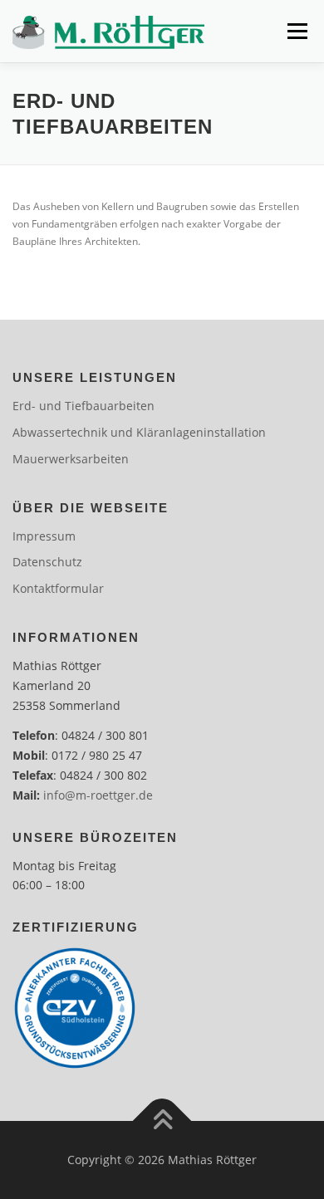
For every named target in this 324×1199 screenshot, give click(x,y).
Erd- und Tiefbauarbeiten (83, 406)
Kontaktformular (58, 588)
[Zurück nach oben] (162, 1121)
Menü (295, 31)
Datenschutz (47, 562)
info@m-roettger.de (98, 795)
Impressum (44, 536)
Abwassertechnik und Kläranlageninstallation (139, 432)
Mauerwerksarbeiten (70, 459)
